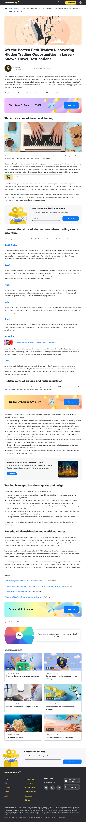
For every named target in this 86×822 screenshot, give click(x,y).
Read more (12, 474)
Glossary (28, 800)
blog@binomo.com (49, 782)
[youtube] (58, 787)
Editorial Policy (30, 792)
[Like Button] (5, 622)
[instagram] (52, 787)
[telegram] (46, 787)
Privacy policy (30, 787)
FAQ (6, 796)
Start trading (71, 3)
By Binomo (16, 67)
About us (7, 787)
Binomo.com (29, 779)
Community (29, 796)
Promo (6, 792)
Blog (6, 779)
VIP (9, 783)
